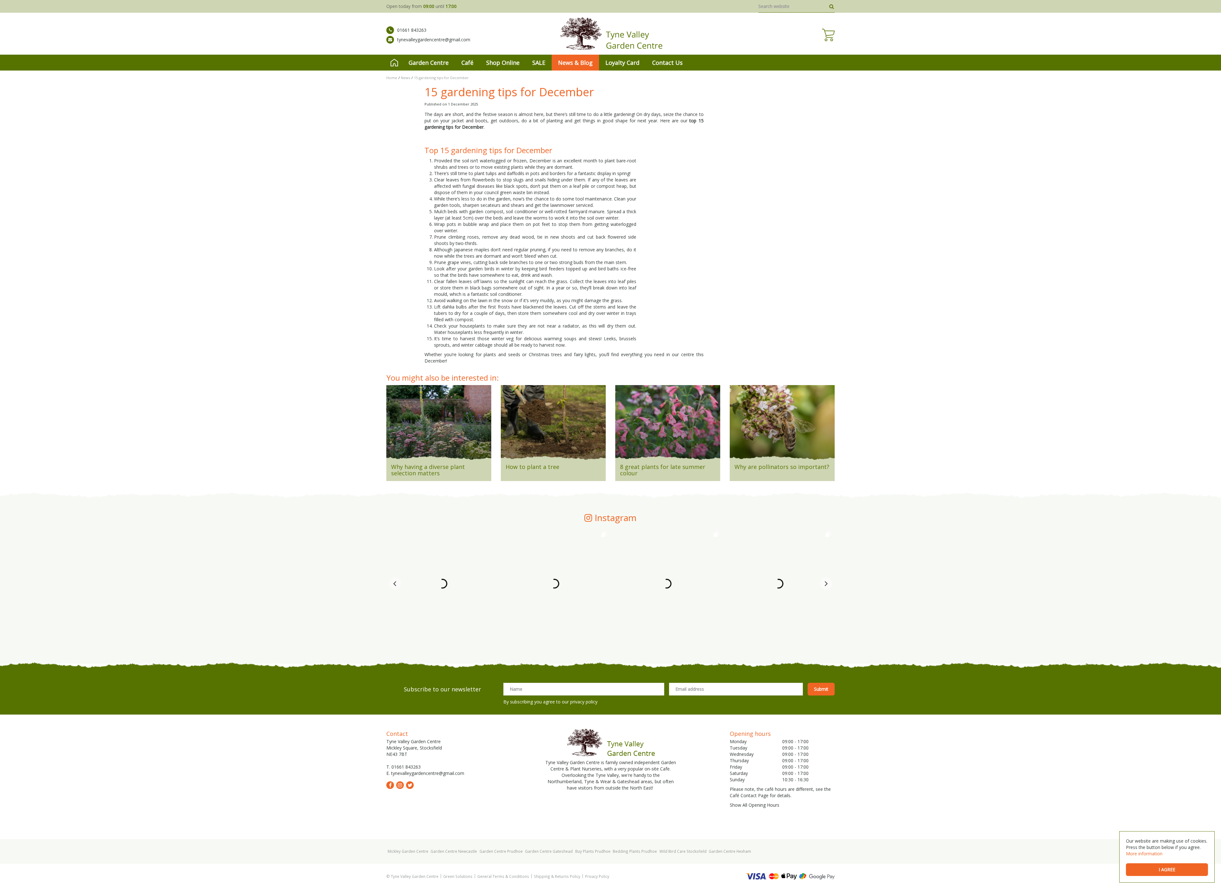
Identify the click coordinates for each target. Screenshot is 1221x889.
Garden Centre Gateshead (549, 851)
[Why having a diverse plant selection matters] (438, 424)
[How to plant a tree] (553, 424)
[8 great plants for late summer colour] (667, 424)
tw (410, 785)
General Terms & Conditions (503, 876)
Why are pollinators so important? (782, 467)
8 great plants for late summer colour (662, 470)
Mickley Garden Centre (408, 851)
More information (1144, 854)
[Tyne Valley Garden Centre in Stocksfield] (610, 33)
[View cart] (828, 35)
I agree (1167, 869)
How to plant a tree (532, 467)
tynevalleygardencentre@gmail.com (433, 40)
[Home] (394, 63)
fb (390, 785)
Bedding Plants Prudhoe (635, 851)
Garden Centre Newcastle (454, 851)
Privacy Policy (597, 876)
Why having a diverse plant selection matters (428, 470)
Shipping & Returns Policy (557, 876)
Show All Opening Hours (754, 805)
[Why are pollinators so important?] (782, 424)
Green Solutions (458, 876)
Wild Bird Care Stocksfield (683, 851)
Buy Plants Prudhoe (592, 851)
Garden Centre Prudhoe (501, 851)
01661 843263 (411, 30)
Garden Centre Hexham (730, 851)
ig (400, 785)
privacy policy (583, 702)
